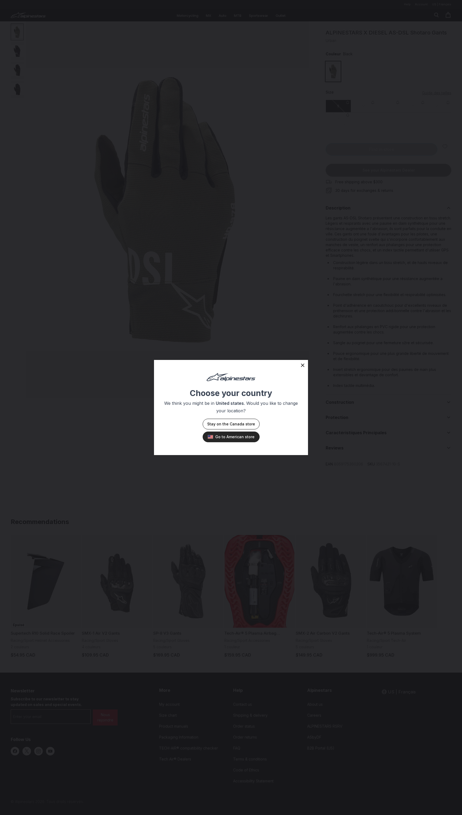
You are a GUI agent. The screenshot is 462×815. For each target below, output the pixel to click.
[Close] (302, 365)
